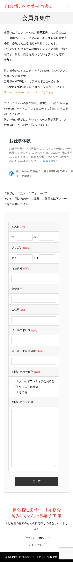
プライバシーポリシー (36, 537)
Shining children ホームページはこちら (29, 92)
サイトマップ (36, 544)
